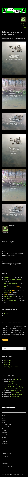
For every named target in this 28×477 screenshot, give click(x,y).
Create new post (6, 453)
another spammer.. (17, 394)
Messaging (5, 463)
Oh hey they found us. (9, 287)
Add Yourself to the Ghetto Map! (11, 460)
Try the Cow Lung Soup (16, 390)
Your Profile (5, 456)
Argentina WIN (15, 383)
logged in (11, 243)
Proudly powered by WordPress (16, 474)
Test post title (7, 360)
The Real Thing (8, 296)
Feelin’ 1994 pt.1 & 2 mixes (11, 366)
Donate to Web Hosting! (8, 466)
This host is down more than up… (13, 279)
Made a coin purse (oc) (10, 300)
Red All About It (8, 290)
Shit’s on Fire (7, 368)
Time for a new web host (10, 283)
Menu (23, 5)
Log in (5, 315)
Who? (5, 292)
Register (6, 313)
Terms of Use (19, 388)
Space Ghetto (5, 474)
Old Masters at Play (13, 385)
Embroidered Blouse (9, 388)
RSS (3, 470)
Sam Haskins (7, 298)
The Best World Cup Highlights (16, 387)
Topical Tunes (20, 392)
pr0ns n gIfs (7, 277)
